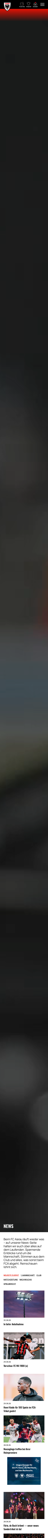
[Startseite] (7, 4)
